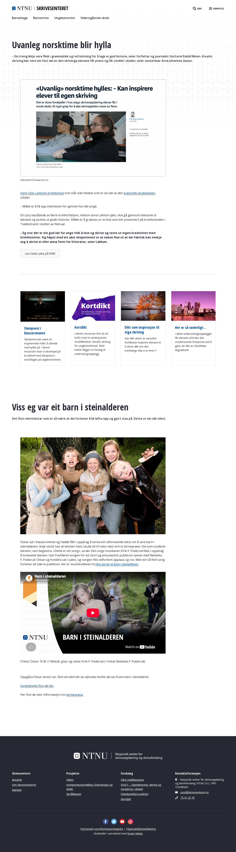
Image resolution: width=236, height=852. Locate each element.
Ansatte (17, 780)
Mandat (17, 790)
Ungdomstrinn (64, 18)
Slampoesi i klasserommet (34, 330)
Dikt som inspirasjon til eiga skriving (142, 330)
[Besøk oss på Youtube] (122, 821)
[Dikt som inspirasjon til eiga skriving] (143, 320)
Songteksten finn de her (37, 686)
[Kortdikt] (93, 320)
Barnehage (20, 18)
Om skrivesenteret (24, 784)
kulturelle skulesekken (139, 193)
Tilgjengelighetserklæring (141, 829)
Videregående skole (95, 18)
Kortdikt (80, 327)
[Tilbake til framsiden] (40, 8)
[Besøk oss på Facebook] (105, 821)
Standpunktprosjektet (134, 794)
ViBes (70, 780)
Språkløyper (73, 794)
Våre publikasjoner (132, 780)
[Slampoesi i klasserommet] (42, 321)
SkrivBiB (126, 799)
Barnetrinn (41, 18)
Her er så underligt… (190, 327)
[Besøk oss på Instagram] (130, 821)
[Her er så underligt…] (193, 320)
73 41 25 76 (188, 797)
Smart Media (135, 833)
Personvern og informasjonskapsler (102, 829)
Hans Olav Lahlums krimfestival (42, 193)
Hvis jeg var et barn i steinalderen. (117, 564)
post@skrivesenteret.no (195, 792)
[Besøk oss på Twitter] (114, 821)
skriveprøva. (74, 695)
